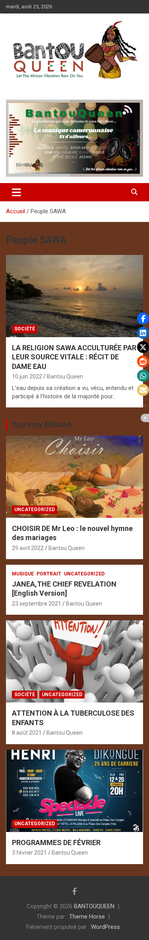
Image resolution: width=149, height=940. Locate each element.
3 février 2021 (29, 852)
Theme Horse (87, 916)
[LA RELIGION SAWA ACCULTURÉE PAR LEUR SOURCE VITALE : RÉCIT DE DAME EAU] (74, 296)
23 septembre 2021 (36, 603)
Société (24, 329)
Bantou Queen (65, 376)
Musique (23, 574)
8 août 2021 (27, 733)
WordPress (105, 926)
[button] (143, 318)
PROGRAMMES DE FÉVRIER (56, 842)
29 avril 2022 (28, 548)
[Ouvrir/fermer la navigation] (16, 192)
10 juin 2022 (27, 376)
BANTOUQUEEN (94, 906)
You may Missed (41, 424)
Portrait (49, 574)
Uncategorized (34, 509)
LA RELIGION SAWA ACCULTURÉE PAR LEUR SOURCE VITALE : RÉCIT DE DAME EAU (74, 357)
